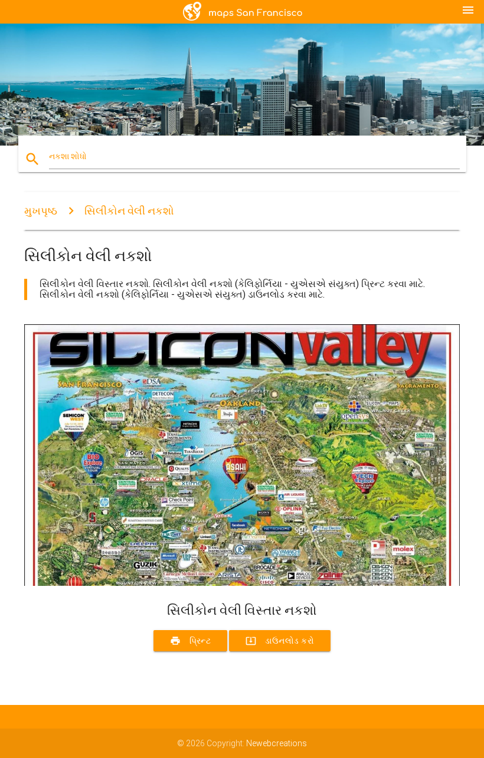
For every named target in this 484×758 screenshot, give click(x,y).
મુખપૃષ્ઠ (40, 211)
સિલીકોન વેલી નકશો (129, 211)
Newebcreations (276, 743)
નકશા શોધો (68, 156)
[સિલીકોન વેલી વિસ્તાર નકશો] (242, 583)
